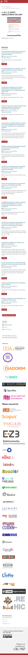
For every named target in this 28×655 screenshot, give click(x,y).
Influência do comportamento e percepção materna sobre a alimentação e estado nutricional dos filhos (13, 168)
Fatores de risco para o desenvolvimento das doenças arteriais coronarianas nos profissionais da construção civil (13, 107)
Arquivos (8, 6)
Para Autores (4, 621)
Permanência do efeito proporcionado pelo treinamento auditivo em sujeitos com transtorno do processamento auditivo (13, 224)
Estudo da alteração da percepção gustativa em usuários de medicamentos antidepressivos (13, 148)
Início (3, 6)
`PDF (5, 141)
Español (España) (7, 329)
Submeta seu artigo (9, 315)
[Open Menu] (1, 1)
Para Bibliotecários (6, 623)
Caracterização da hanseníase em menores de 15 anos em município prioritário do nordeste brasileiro (13, 53)
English (5, 327)
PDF (5, 64)
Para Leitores (4, 619)
